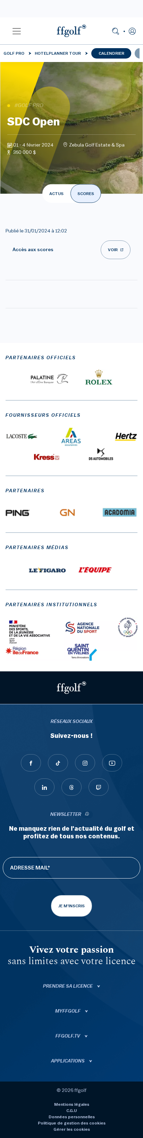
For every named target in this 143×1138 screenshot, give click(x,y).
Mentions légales (71, 1104)
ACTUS (56, 194)
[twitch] (99, 787)
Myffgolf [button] (68, 1011)
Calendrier (111, 53)
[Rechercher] (115, 30)
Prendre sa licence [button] (68, 986)
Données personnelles (72, 1117)
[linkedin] (44, 787)
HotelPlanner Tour (58, 53)
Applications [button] (68, 1061)
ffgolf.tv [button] (68, 1036)
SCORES (85, 194)
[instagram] (85, 762)
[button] (16, 30)
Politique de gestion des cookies (72, 1123)
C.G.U (71, 1111)
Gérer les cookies (71, 1129)
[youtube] (112, 762)
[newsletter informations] (87, 814)
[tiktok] (58, 762)
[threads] (71, 787)
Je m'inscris (71, 906)
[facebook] (31, 762)
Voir (113, 250)
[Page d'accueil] (71, 31)
